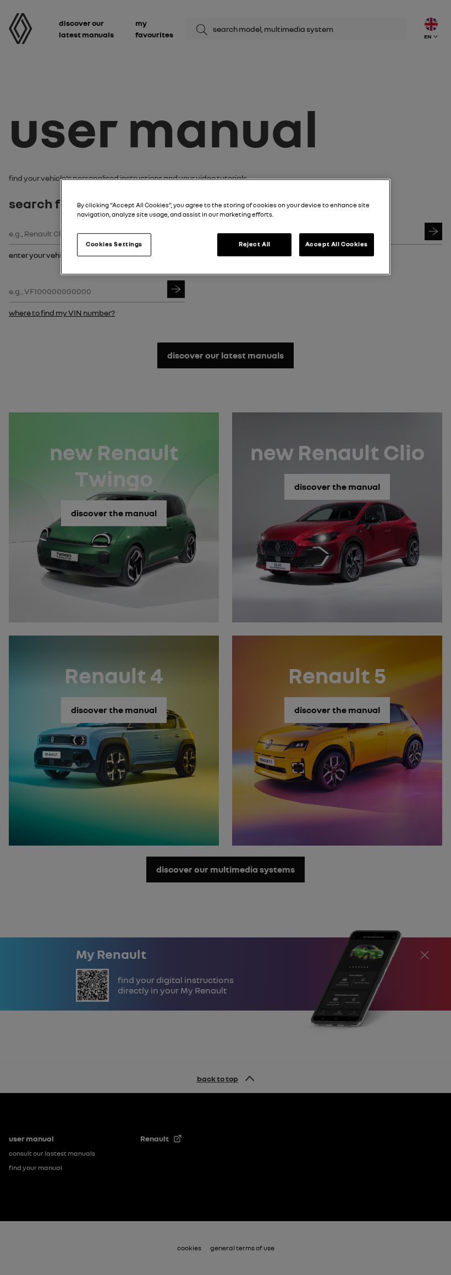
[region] (226, 227)
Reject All (255, 244)
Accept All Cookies (336, 244)
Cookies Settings (114, 244)
